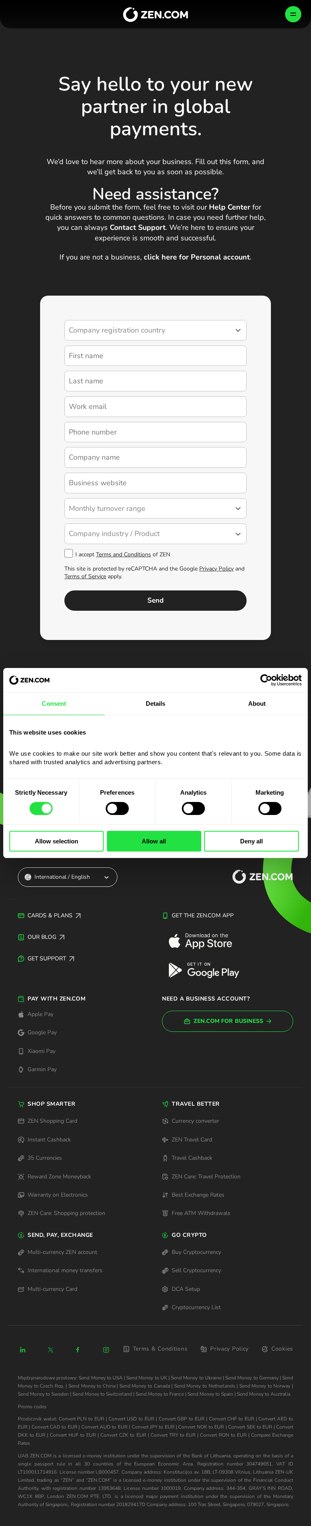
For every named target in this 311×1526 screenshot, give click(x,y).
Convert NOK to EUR (201, 1427)
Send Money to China (91, 1386)
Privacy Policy (216, 569)
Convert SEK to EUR (250, 1427)
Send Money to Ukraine (196, 1378)
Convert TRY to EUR (173, 1435)
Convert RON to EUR (223, 1435)
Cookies (282, 1349)
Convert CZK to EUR (123, 1435)
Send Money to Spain (210, 1394)
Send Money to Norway (265, 1386)
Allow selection (56, 841)
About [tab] (257, 703)
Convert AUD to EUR (104, 1427)
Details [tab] (156, 703)
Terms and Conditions (123, 554)
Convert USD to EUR (131, 1419)
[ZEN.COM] (255, 877)
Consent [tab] (54, 703)
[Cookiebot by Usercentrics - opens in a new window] (266, 680)
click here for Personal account (197, 257)
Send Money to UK (146, 1378)
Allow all (154, 841)
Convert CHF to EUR (231, 1419)
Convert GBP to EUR (181, 1419)
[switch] (117, 808)
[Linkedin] (23, 1350)
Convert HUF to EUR (73, 1435)
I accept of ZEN (122, 554)
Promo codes (32, 1406)
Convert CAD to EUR (54, 1427)
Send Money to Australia (263, 1394)
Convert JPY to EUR (153, 1427)
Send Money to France (160, 1394)
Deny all (251, 841)
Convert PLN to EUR (81, 1419)
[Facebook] (78, 1350)
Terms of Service (85, 576)
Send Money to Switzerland (102, 1394)
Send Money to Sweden (43, 1394)
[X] (50, 1350)
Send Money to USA (101, 1378)
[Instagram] (106, 1350)
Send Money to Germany (252, 1378)
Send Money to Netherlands (204, 1386)
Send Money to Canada (144, 1386)
